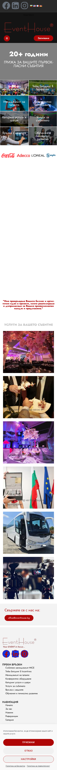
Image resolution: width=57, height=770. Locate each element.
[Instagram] (24, 5)
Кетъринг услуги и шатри (14, 119)
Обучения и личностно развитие (43, 136)
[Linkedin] (15, 5)
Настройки (28, 759)
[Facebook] (6, 5)
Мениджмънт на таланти (14, 103)
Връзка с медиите (14, 133)
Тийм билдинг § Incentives (42, 87)
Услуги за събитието (42, 119)
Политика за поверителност (38, 766)
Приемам (28, 742)
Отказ (28, 750)
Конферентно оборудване (42, 103)
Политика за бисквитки (15, 766)
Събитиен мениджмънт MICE (14, 87)
